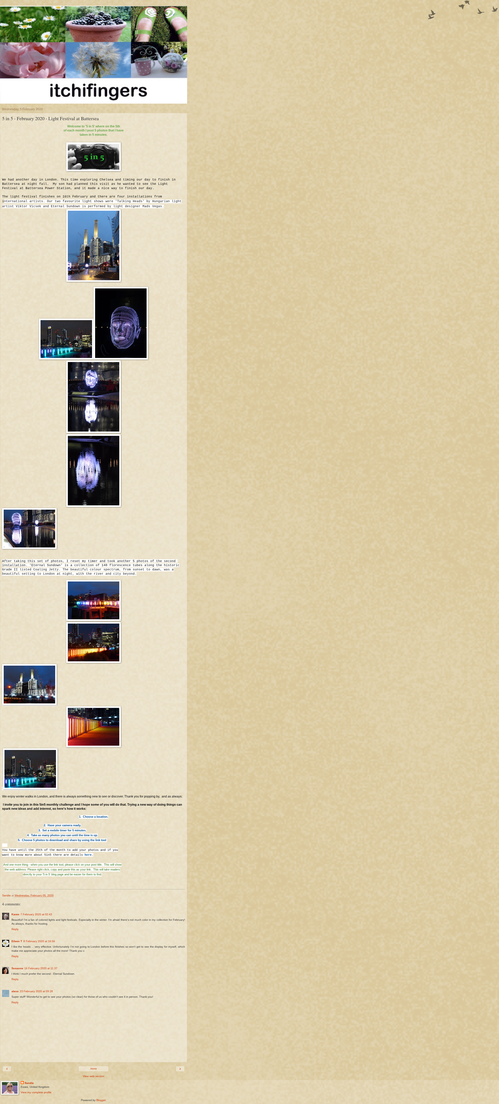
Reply (15, 929)
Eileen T (17, 941)
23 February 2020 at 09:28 (36, 991)
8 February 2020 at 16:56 (39, 941)
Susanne (17, 968)
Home (93, 1068)
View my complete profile (36, 1092)
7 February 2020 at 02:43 (36, 914)
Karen (15, 914)
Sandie (29, 1083)
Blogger (101, 1100)
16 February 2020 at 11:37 (40, 968)
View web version (93, 1076)
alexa (15, 991)
